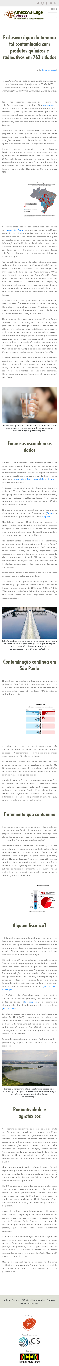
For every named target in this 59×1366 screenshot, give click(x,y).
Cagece (46, 516)
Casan (50, 513)
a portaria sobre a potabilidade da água (35, 479)
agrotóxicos (49, 105)
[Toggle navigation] (52, 15)
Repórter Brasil (49, 70)
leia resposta (30, 1001)
